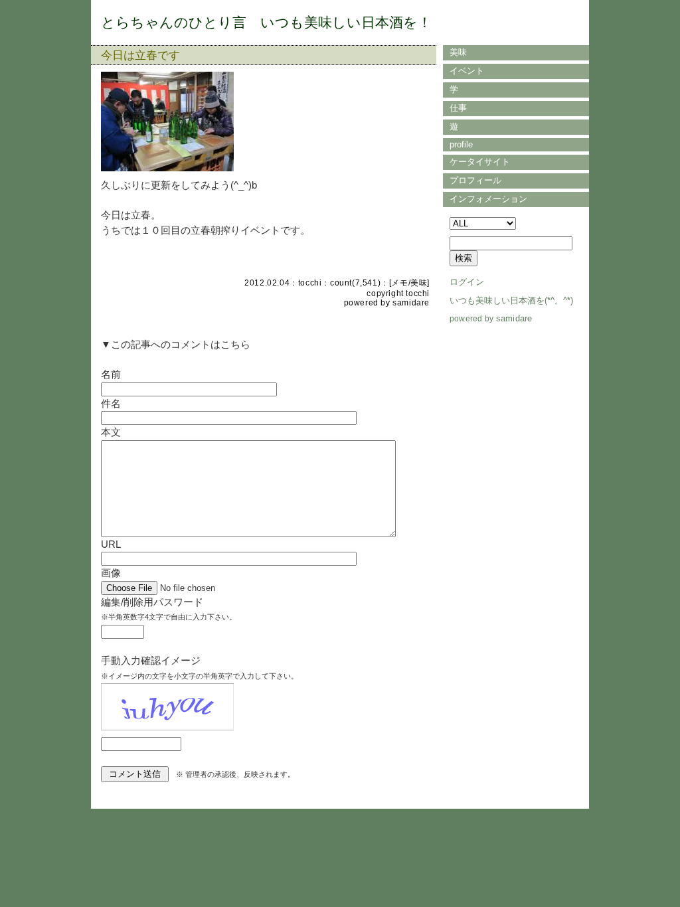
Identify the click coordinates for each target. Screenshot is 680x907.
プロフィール (475, 180)
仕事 (458, 108)
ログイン (467, 282)
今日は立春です (140, 55)
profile (461, 144)
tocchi (310, 283)
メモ (399, 283)
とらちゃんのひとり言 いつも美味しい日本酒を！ (266, 22)
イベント (467, 71)
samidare (411, 302)
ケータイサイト (480, 162)
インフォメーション (488, 199)
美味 (418, 283)
